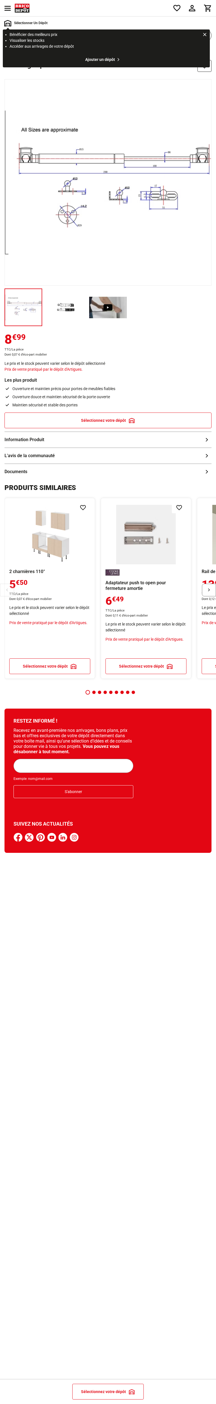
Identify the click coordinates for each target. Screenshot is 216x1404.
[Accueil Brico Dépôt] (22, 8)
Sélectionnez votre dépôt (103, 420)
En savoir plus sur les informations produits (108, 440)
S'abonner (73, 791)
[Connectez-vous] (192, 8)
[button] (88, 692)
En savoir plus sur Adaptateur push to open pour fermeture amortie (146, 588)
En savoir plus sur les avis (108, 456)
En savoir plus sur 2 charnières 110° (50, 588)
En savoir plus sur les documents (108, 472)
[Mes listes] (177, 8)
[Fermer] (205, 35)
